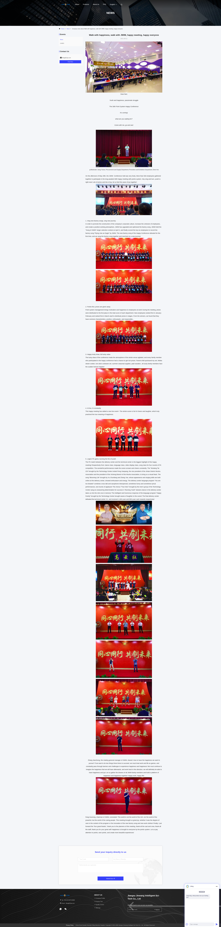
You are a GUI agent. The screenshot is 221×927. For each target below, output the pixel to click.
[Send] (216, 924)
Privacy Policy (70, 925)
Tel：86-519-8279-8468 (68, 900)
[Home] (65, 4)
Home (77, 4)
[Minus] (217, 886)
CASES (62, 43)
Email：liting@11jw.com (68, 903)
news (68, 28)
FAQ (104, 4)
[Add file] (187, 924)
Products (86, 4)
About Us (96, 4)
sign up (157, 909)
